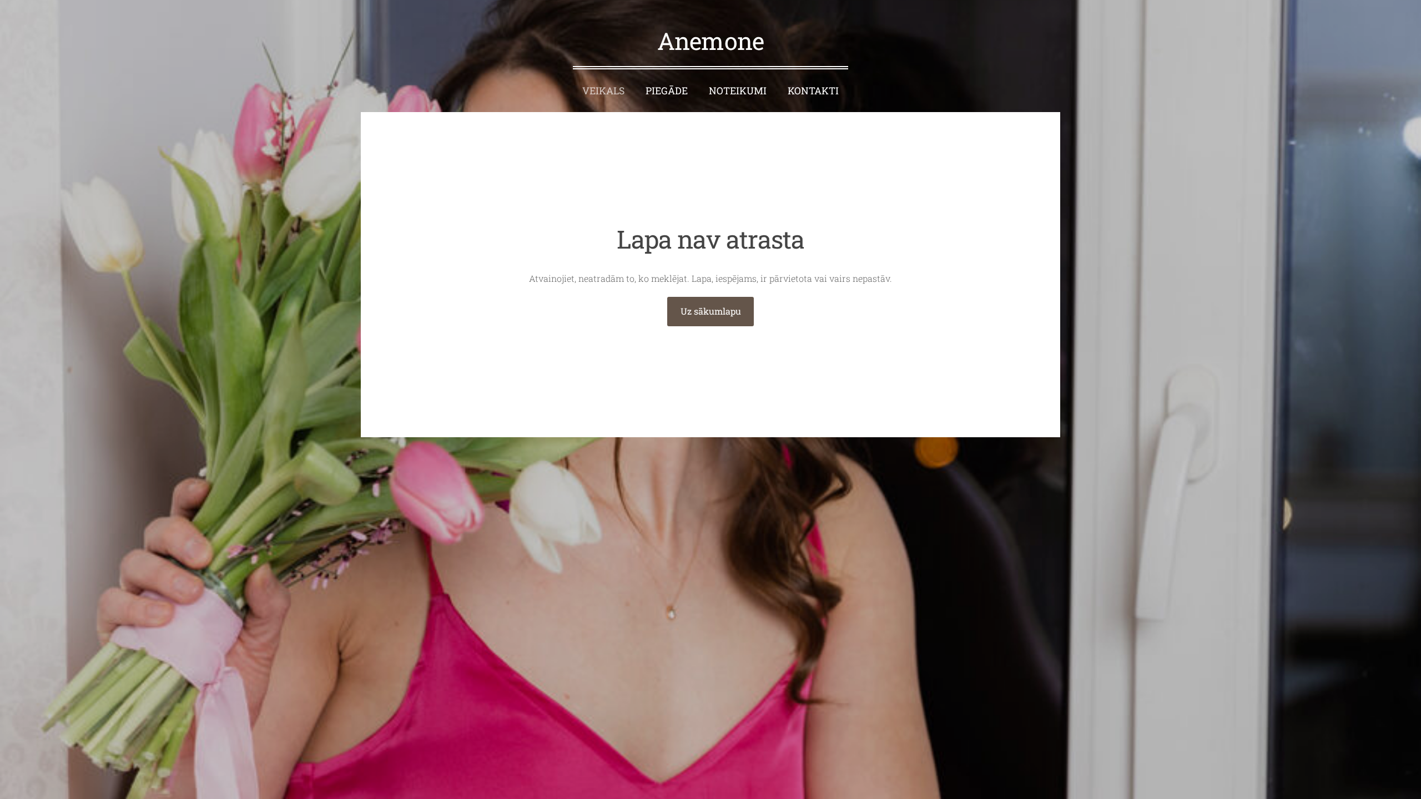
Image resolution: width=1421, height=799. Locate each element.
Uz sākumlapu (711, 311)
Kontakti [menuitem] (813, 90)
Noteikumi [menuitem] (738, 90)
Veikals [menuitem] (603, 90)
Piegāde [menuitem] (667, 90)
